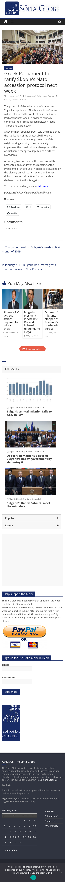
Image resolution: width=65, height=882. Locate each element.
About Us (49, 811)
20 (14, 837)
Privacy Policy (51, 825)
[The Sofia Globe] (5, 22)
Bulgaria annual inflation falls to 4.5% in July (29, 413)
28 (19, 842)
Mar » (14, 850)
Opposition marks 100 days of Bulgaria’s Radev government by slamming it (29, 459)
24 (34, 837)
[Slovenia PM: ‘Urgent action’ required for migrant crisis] (12, 290)
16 (29, 831)
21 (19, 837)
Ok (33, 877)
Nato (24, 99)
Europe (9, 68)
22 (24, 837)
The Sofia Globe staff (34, 407)
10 (34, 825)
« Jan (7, 850)
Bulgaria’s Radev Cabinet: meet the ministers (28, 504)
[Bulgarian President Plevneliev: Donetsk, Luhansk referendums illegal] (32, 290)
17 (34, 831)
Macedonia (16, 99)
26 (9, 842)
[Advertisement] (32, 560)
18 (4, 837)
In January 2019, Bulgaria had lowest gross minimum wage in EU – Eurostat (29, 267)
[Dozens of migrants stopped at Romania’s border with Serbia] (53, 290)
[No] (61, 872)
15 (24, 831)
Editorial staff (51, 816)
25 (4, 842)
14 (19, 831)
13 (14, 831)
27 (14, 842)
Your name (8, 677)
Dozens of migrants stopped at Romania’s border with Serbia (52, 320)
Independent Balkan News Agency (39, 96)
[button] (31, 369)
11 (4, 831)
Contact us (50, 821)
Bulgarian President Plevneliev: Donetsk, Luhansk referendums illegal (32, 322)
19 (9, 837)
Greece (7, 99)
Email (6, 664)
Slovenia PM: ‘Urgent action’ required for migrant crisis (11, 320)
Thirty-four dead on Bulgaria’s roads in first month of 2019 (31, 249)
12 (9, 831)
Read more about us (47, 779)
